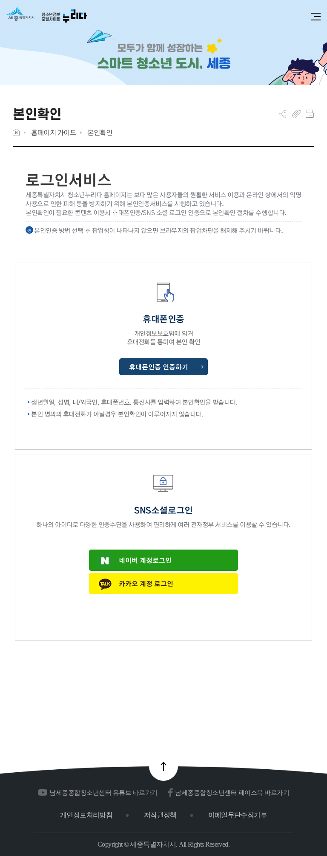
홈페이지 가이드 (53, 132)
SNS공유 (282, 114)
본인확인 (99, 132)
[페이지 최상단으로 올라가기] (163, 766)
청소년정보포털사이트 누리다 (46, 17)
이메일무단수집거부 (237, 815)
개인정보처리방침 (86, 815)
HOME (16, 132)
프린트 (309, 114)
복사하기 (296, 114)
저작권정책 (160, 815)
